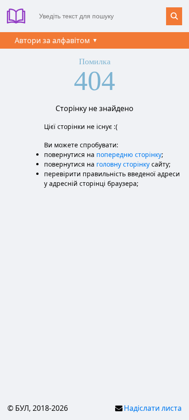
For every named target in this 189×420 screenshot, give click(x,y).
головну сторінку (123, 164)
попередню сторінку (128, 154)
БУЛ (19, 16)
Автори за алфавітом (52, 40)
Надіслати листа (153, 408)
